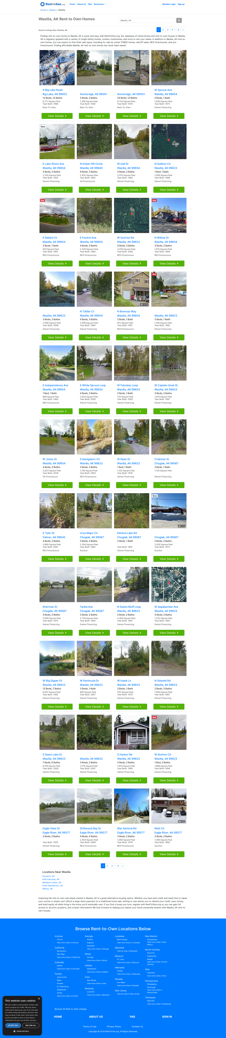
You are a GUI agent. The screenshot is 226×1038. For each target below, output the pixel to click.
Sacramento (61, 951)
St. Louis (120, 959)
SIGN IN (167, 1016)
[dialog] (22, 1015)
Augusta (90, 943)
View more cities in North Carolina (157, 963)
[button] (22, 1031)
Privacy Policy (114, 1026)
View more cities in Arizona (67, 943)
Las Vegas (121, 982)
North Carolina (152, 949)
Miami (59, 980)
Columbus (151, 973)
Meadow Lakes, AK (51, 882)
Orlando (60, 983)
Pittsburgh (151, 987)
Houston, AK (48, 876)
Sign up (181, 4)
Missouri (119, 956)
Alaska (52, 10)
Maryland (119, 947)
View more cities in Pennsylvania (154, 991)
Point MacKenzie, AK (52, 885)
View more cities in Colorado (68, 969)
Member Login (169, 4)
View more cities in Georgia (98, 949)
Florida (58, 973)
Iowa (87, 977)
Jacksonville (61, 977)
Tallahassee (61, 990)
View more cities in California (68, 957)
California (59, 947)
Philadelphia (152, 984)
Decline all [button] (31, 1025)
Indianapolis (91, 969)
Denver (59, 966)
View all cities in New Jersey (128, 994)
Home (72, 4)
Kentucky (89, 988)
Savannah (91, 946)
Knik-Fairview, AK (50, 879)
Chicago (90, 957)
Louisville (90, 992)
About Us (81, 4)
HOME (58, 1016)
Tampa (59, 993)
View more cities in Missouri (128, 962)
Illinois (88, 954)
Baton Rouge (122, 939)
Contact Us (137, 1026)
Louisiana (119, 936)
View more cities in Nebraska (128, 974)
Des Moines (91, 980)
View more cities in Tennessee (159, 1004)
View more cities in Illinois (97, 960)
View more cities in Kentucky (98, 995)
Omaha (120, 971)
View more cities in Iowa (96, 983)
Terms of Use (89, 1026)
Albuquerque (152, 939)
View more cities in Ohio (156, 976)
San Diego (61, 954)
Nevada (119, 979)
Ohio (147, 969)
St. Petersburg (62, 987)
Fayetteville (151, 956)
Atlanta (90, 939)
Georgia (89, 936)
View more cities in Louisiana (128, 943)
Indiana (88, 965)
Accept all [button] (13, 1025)
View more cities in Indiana (97, 972)
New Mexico (151, 936)
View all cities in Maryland (127, 951)
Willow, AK (47, 888)
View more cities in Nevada (128, 985)
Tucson (60, 939)
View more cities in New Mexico (156, 943)
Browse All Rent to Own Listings (70, 1009)
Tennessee (150, 997)
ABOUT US (96, 1016)
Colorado (59, 962)
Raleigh (150, 959)
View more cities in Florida (67, 996)
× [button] (39, 999)
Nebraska (119, 967)
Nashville (150, 1001)
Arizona (58, 936)
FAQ (90, 4)
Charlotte (151, 953)
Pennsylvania (151, 981)
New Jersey (121, 990)
